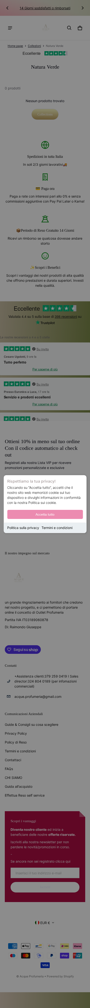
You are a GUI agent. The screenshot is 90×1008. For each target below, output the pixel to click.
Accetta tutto (45, 514)
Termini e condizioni (57, 528)
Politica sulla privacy (23, 528)
